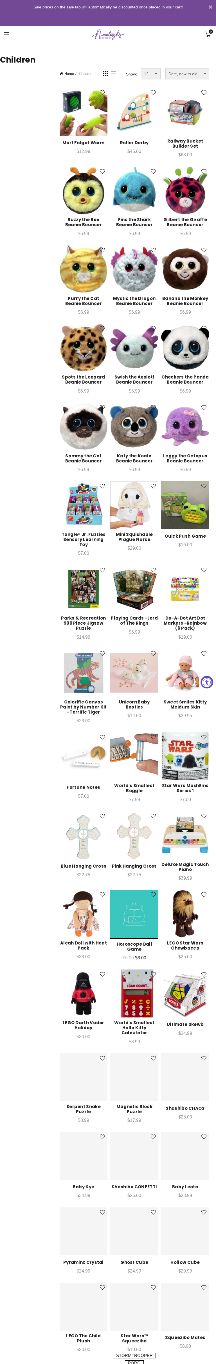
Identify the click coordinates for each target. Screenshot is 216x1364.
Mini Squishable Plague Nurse (134, 537)
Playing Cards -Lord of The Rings (134, 621)
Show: (131, 74)
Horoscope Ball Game (134, 947)
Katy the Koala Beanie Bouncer (134, 458)
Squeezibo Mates (185, 1337)
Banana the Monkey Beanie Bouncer (185, 301)
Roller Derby (134, 142)
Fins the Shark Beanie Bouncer (134, 222)
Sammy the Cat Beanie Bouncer (83, 458)
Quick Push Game (185, 536)
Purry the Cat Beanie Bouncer (83, 301)
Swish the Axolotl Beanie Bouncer (134, 380)
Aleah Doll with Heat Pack (83, 946)
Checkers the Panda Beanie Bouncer (185, 380)
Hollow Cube (185, 1262)
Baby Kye (83, 1186)
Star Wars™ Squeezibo (134, 1338)
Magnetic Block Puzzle (134, 1109)
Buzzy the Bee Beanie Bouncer (83, 222)
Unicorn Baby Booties (134, 705)
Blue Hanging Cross (83, 866)
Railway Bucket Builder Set (185, 144)
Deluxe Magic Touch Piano (185, 867)
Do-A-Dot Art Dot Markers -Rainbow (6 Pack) (185, 623)
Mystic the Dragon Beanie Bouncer (134, 301)
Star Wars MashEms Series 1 (185, 788)
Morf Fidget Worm (83, 142)
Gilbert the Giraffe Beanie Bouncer (185, 222)
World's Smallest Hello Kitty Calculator (134, 1027)
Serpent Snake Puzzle (83, 1109)
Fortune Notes (83, 787)
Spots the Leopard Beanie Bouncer (83, 380)
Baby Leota (185, 1186)
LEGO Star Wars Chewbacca (185, 946)
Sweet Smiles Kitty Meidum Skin (185, 705)
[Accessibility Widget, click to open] (207, 682)
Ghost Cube (134, 1262)
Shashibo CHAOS (185, 1108)
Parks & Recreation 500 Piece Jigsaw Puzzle (83, 623)
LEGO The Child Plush (83, 1338)
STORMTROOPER (134, 1355)
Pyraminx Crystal (83, 1262)
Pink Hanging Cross (134, 866)
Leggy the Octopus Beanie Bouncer (185, 458)
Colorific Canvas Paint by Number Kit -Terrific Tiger (83, 707)
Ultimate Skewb (185, 1024)
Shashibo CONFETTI (134, 1186)
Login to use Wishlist (102, 93)
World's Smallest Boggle (134, 788)
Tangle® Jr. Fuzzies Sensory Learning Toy (84, 539)
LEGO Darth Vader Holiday (83, 1025)
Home (69, 74)
